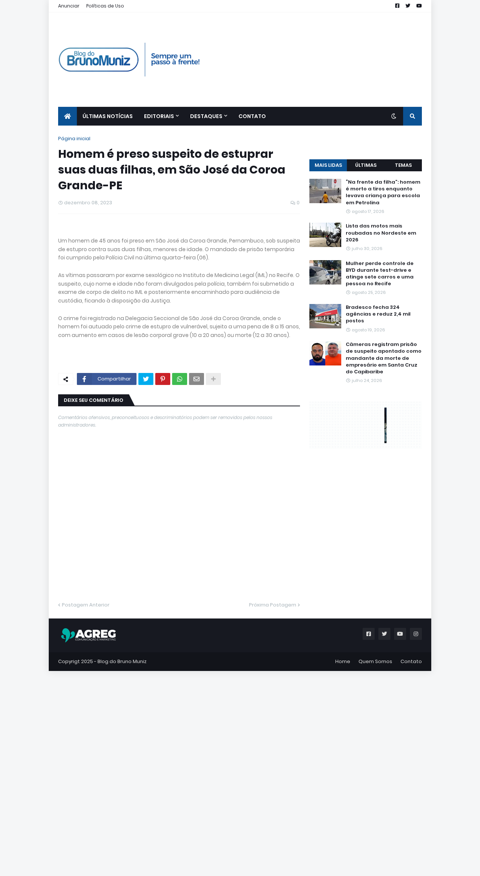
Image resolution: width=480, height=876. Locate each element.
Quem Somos (375, 821)
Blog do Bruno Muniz (122, 821)
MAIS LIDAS (328, 305)
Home (342, 821)
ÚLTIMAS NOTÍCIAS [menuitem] (107, 116)
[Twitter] (145, 539)
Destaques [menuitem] (206, 116)
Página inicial (74, 138)
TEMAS (403, 305)
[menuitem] (67, 116)
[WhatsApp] (179, 539)
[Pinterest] (162, 539)
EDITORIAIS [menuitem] (159, 116)
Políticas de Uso (105, 6)
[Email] (196, 539)
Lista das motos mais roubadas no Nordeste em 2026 (381, 373)
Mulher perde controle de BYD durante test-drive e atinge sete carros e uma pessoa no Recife (380, 414)
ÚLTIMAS (365, 305)
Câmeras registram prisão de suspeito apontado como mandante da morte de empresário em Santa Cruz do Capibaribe (384, 499)
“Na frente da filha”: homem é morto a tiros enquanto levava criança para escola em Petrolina (383, 333)
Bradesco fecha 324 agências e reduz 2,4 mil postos (378, 455)
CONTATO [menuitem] (252, 116)
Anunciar (69, 6)
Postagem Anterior (86, 765)
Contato (411, 821)
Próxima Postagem (272, 765)
